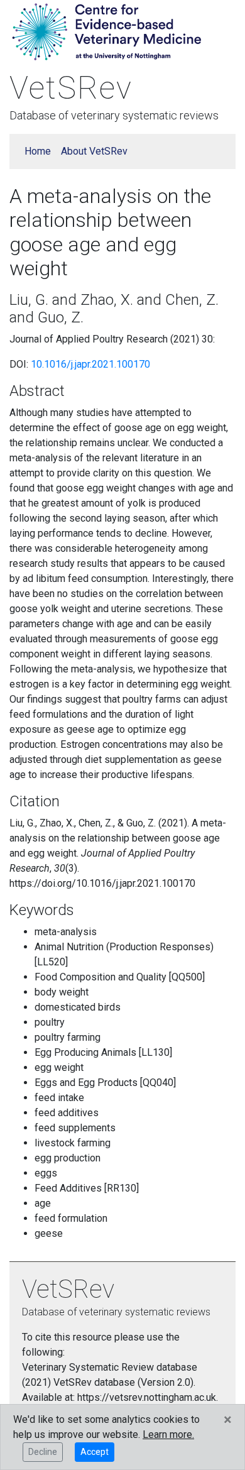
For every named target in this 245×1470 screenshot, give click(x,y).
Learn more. (168, 1434)
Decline (42, 1452)
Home (37, 151)
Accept (94, 1452)
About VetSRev (94, 151)
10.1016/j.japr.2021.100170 (90, 364)
